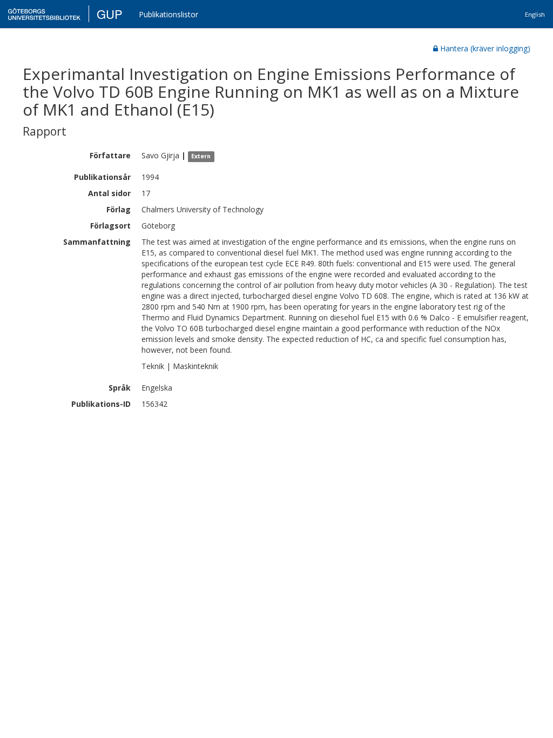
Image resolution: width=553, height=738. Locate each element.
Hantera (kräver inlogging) (485, 48)
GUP (110, 13)
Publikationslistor (168, 14)
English (535, 14)
